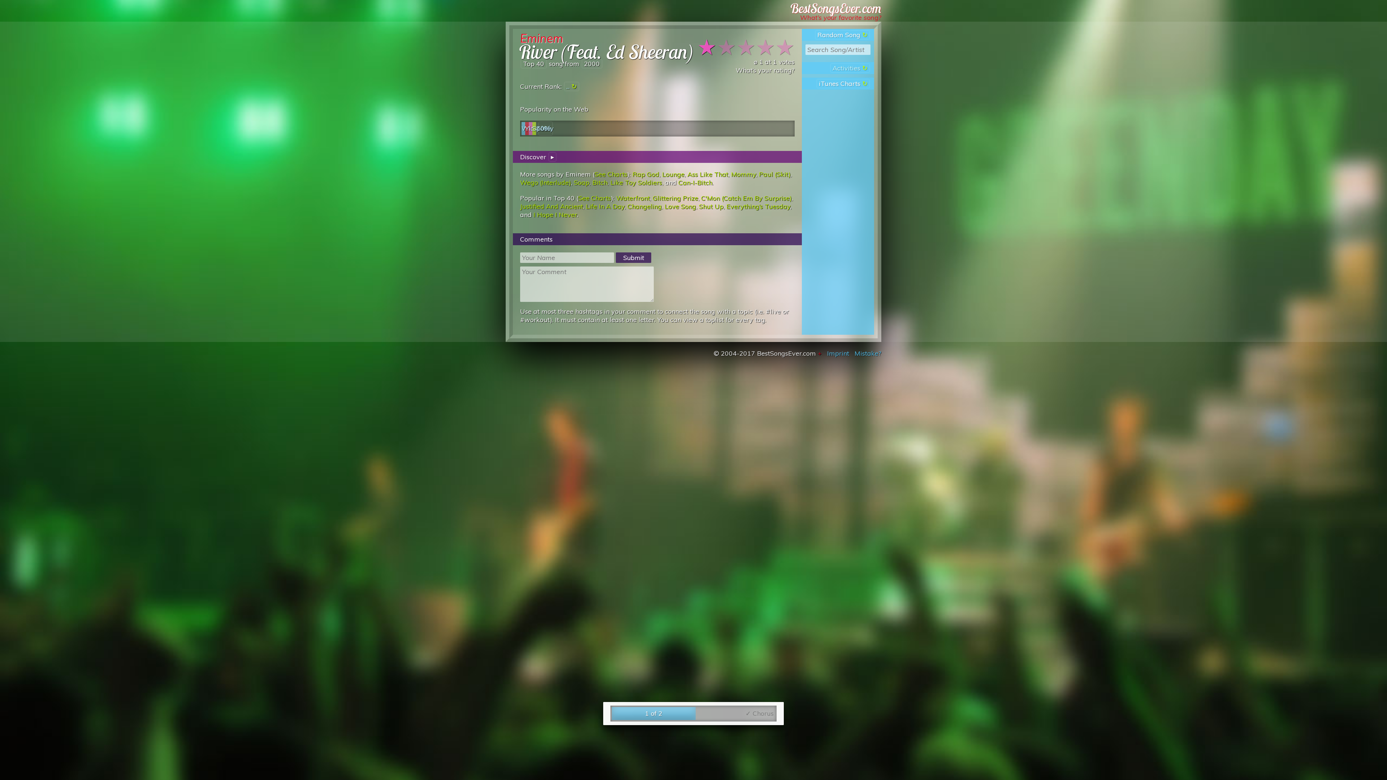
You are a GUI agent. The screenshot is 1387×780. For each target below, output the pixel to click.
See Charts (611, 174)
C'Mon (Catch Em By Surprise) (746, 198)
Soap (581, 182)
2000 (592, 64)
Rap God (645, 174)
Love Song (680, 206)
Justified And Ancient (551, 206)
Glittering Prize (675, 198)
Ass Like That (707, 174)
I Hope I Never (555, 215)
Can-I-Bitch (695, 182)
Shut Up (711, 206)
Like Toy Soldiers (636, 182)
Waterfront (633, 198)
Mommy (743, 174)
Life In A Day (605, 206)
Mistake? (868, 353)
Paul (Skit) (775, 174)
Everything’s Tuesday (758, 206)
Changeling (644, 206)
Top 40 (533, 64)
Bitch (600, 182)
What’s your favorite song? (840, 17)
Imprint (838, 353)
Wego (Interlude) (545, 182)
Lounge (673, 174)
